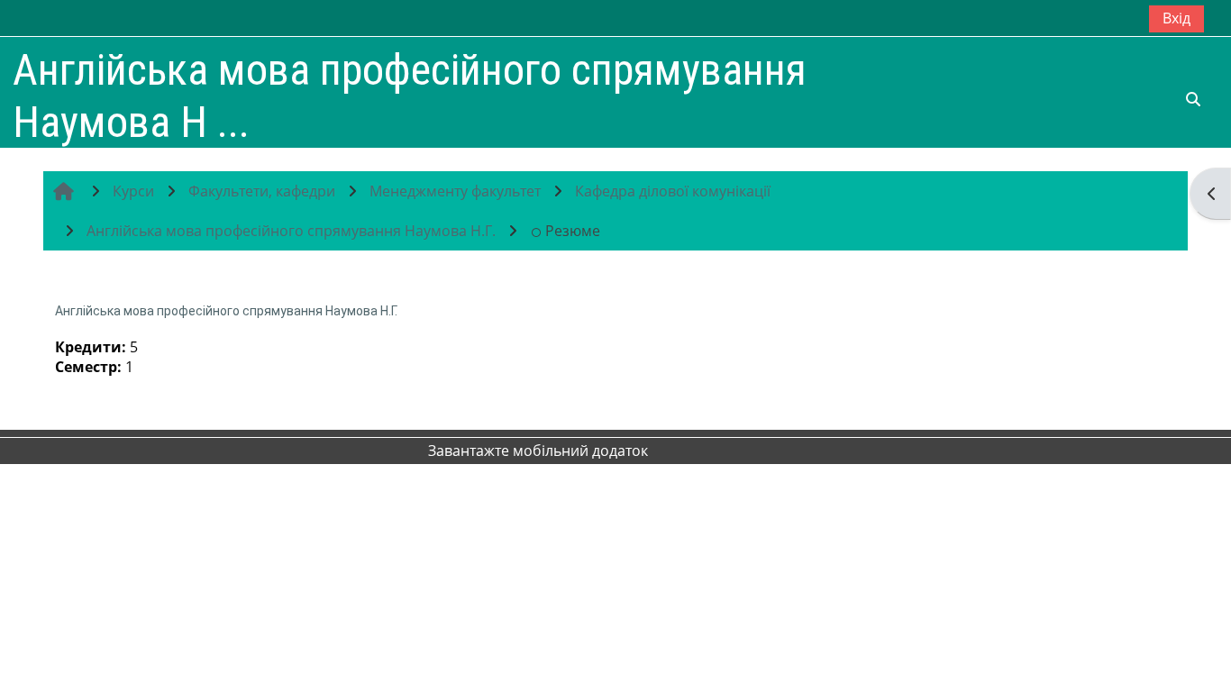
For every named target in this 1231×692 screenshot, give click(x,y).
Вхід (1176, 18)
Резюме (572, 231)
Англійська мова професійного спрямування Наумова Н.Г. (226, 311)
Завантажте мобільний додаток (538, 450)
